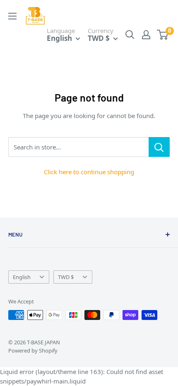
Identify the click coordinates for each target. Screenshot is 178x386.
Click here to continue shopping (89, 172)
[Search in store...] (159, 147)
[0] (163, 35)
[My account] (146, 34)
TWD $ (66, 277)
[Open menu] (12, 16)
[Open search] (130, 34)
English (22, 277)
